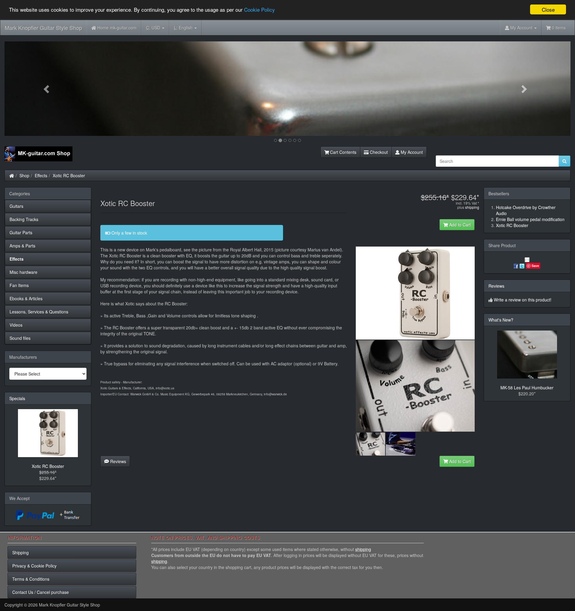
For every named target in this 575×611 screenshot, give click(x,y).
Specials (17, 398)
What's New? (500, 320)
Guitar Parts (21, 232)
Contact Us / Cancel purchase (40, 592)
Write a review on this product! (522, 300)
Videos (16, 325)
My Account (411, 152)
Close (548, 9)
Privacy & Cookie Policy (34, 566)
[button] (47, 88)
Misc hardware (23, 272)
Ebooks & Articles (26, 298)
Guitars (16, 206)
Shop (24, 175)
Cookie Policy (259, 9)
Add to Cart (459, 225)
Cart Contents (342, 152)
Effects (41, 175)
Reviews (117, 461)
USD (153, 28)
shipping (472, 207)
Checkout (378, 152)
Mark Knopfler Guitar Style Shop (43, 27)
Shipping (20, 553)
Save (535, 265)
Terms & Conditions (30, 579)
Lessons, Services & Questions (39, 312)
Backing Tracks (24, 219)
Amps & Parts (22, 246)
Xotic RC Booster (69, 175)
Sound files (20, 338)
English (184, 28)
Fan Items (19, 285)
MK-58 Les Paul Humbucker (526, 388)
